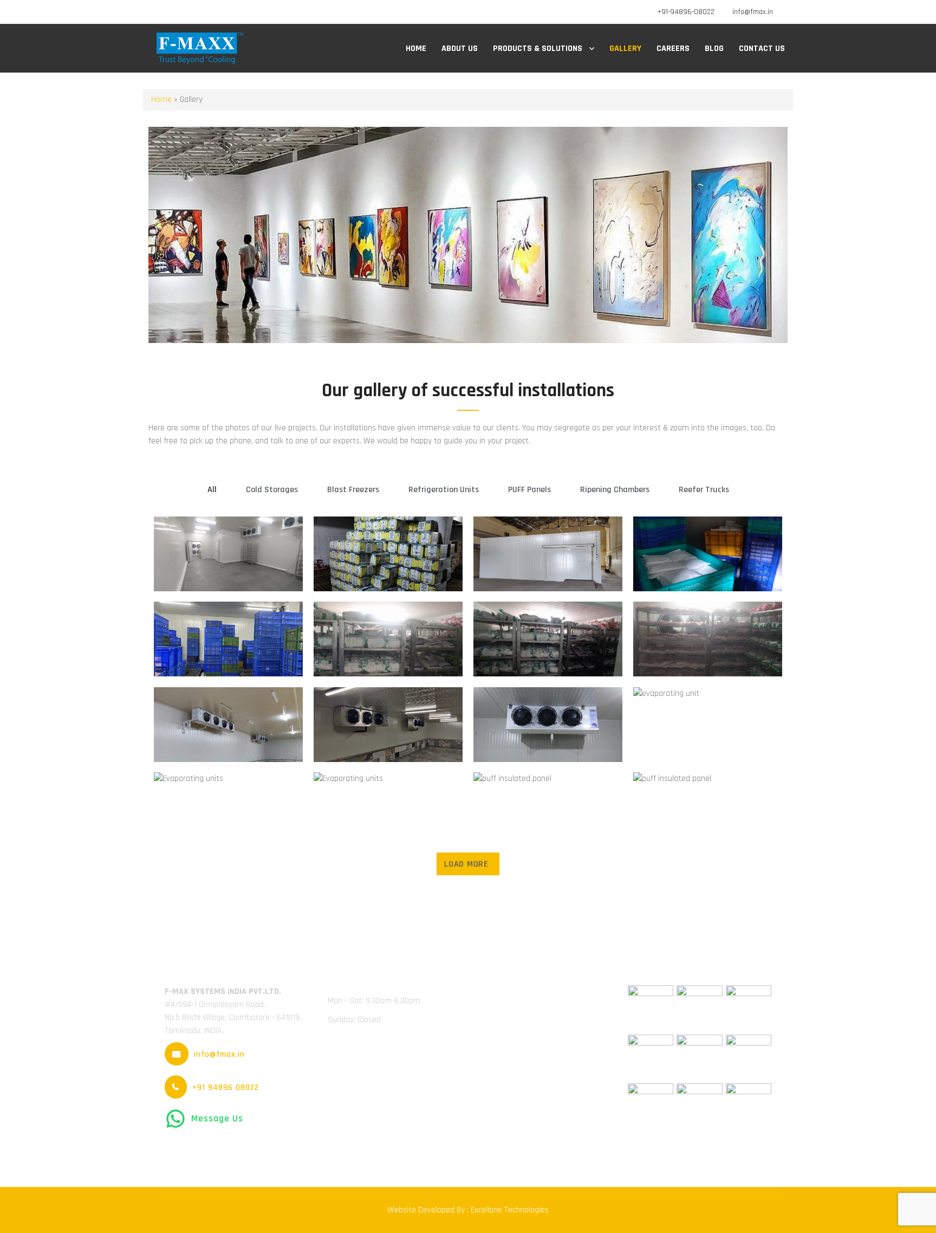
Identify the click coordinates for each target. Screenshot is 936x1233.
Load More (466, 864)
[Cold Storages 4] (707, 554)
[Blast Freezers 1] (388, 639)
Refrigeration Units (443, 489)
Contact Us (762, 48)
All (212, 489)
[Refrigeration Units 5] (228, 809)
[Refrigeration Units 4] (707, 724)
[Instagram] (213, 12)
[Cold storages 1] (228, 554)
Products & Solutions (537, 48)
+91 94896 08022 (225, 1087)
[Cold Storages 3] (547, 554)
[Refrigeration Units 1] (228, 724)
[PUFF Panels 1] (547, 808)
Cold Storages (272, 489)
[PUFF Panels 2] (707, 809)
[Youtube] (197, 12)
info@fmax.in (752, 12)
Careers (673, 48)
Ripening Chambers (614, 489)
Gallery (625, 48)
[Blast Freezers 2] (547, 639)
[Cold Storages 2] (388, 554)
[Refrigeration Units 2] (388, 724)
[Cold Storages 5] (228, 639)
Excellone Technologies (509, 1210)
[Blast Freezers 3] (707, 639)
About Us (459, 48)
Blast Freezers (353, 489)
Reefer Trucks (704, 489)
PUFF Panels (529, 489)
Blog (714, 48)
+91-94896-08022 (686, 12)
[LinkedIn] (182, 12)
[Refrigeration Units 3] (547, 724)
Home (416, 48)
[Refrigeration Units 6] (388, 809)
